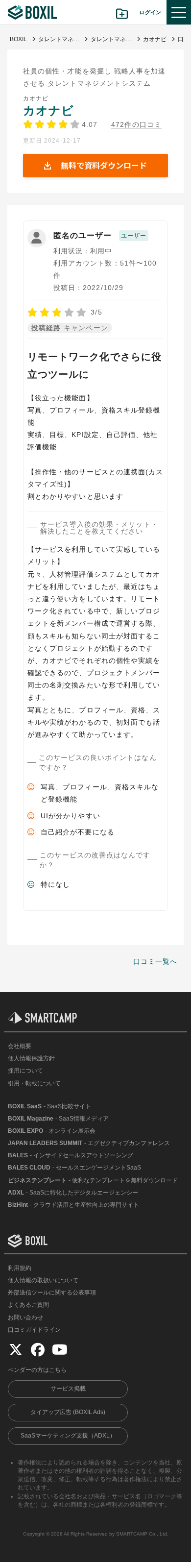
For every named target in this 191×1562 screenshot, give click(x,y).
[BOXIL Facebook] (38, 1349)
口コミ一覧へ (155, 961)
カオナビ (48, 110)
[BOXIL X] (16, 1349)
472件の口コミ (136, 124)
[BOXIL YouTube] (60, 1349)
